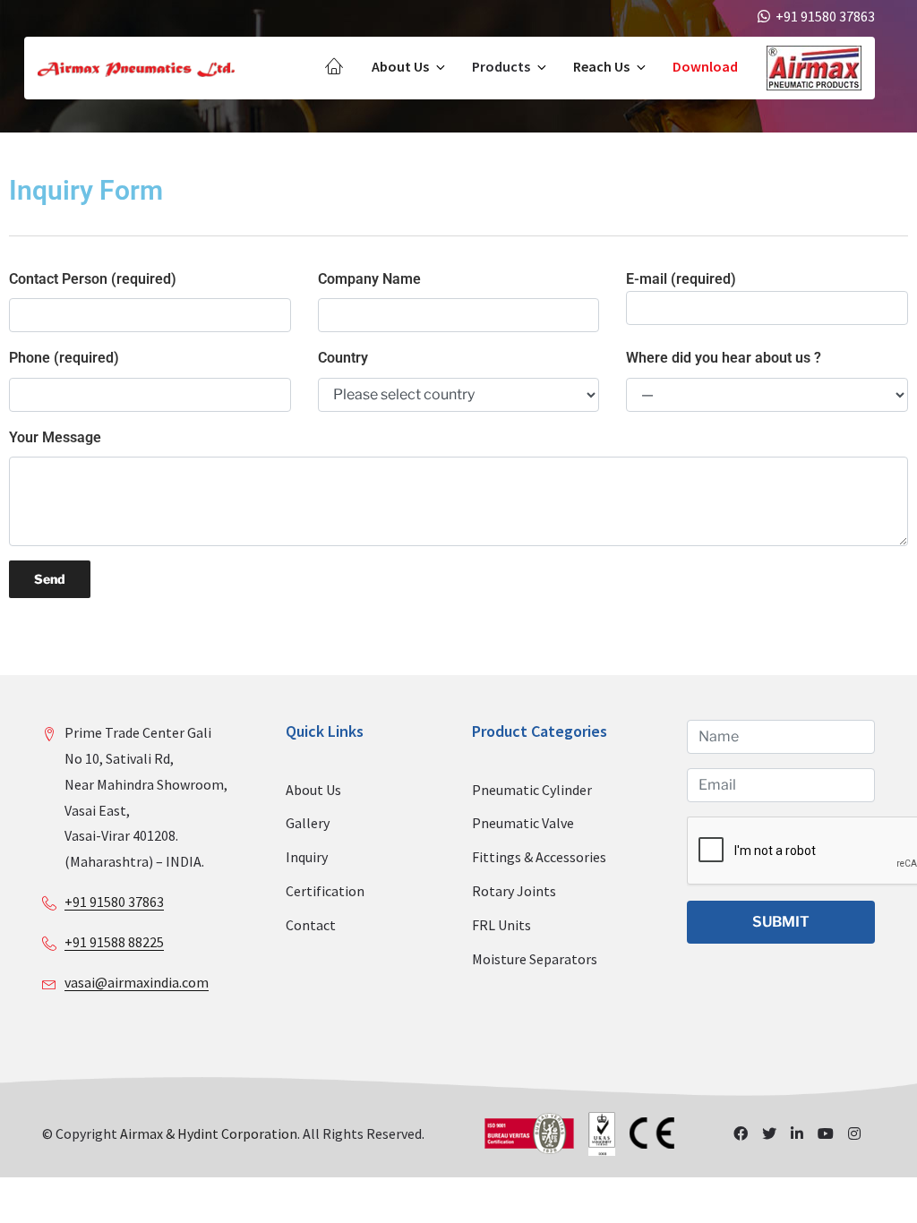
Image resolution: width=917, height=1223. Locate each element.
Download (705, 66)
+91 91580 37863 (114, 902)
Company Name (369, 278)
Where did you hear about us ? (723, 357)
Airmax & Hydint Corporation (208, 1133)
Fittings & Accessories (539, 857)
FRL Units (501, 925)
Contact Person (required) (92, 278)
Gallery (308, 823)
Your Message (55, 437)
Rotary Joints (514, 891)
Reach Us (601, 66)
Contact (311, 925)
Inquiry (307, 857)
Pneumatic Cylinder (532, 790)
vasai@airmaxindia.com (136, 982)
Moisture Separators (534, 959)
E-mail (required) (681, 278)
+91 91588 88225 (114, 942)
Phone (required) (64, 357)
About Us (400, 66)
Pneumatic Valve (523, 823)
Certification (325, 891)
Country (343, 357)
